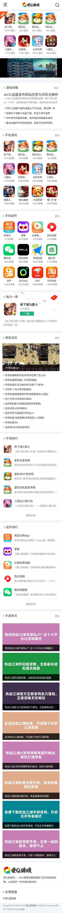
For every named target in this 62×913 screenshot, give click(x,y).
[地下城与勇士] (10, 18)
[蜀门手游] (51, 191)
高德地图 (37, 258)
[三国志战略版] (51, 41)
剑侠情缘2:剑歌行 (28, 49)
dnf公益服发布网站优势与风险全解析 (31, 94)
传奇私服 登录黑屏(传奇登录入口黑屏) (24, 417)
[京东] (37, 272)
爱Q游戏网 (10, 898)
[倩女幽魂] (23, 191)
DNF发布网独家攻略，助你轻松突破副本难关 (29, 117)
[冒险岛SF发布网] (37, 18)
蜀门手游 (51, 199)
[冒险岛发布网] (23, 18)
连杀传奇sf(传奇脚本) (16, 408)
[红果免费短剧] (37, 227)
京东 (37, 280)
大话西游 (37, 199)
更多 (56, 87)
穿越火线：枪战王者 (14, 199)
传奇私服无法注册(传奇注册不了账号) (24, 384)
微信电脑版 (9, 258)
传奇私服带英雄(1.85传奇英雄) (21, 379)
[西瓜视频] (51, 227)
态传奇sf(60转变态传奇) (17, 427)
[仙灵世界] (37, 41)
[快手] (9, 272)
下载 (27, 313)
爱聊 (23, 235)
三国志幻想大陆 (13, 49)
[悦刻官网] (23, 249)
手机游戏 (24, 308)
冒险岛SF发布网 (40, 26)
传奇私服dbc (12, 422)
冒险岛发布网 (25, 26)
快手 (9, 280)
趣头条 (51, 258)
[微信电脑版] (9, 249)
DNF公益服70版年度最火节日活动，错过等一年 (30, 108)
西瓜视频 (51, 235)
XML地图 (20, 909)
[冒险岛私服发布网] (50, 18)
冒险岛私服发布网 (24, 487)
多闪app (23, 280)
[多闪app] (23, 272)
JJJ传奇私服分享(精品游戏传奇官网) (23, 403)
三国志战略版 (53, 49)
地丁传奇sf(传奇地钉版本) (18, 398)
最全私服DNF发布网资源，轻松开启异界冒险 (29, 122)
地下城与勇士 (12, 26)
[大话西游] (37, 191)
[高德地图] (37, 249)
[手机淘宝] (51, 272)
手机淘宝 (51, 280)
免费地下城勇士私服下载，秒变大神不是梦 (28, 113)
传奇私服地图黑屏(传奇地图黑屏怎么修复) (26, 394)
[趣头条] (51, 249)
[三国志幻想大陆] (10, 41)
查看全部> (31, 515)
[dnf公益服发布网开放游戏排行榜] (31, 69)
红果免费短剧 (39, 235)
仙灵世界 (37, 49)
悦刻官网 (23, 258)
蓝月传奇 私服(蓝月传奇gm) (19, 412)
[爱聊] (23, 227)
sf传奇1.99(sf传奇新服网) (18, 389)
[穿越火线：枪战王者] (9, 191)
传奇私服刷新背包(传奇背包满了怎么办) (25, 375)
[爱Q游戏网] (31, 6)
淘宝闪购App (10, 235)
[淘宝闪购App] (9, 227)
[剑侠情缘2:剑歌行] (24, 41)
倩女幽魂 (23, 199)
